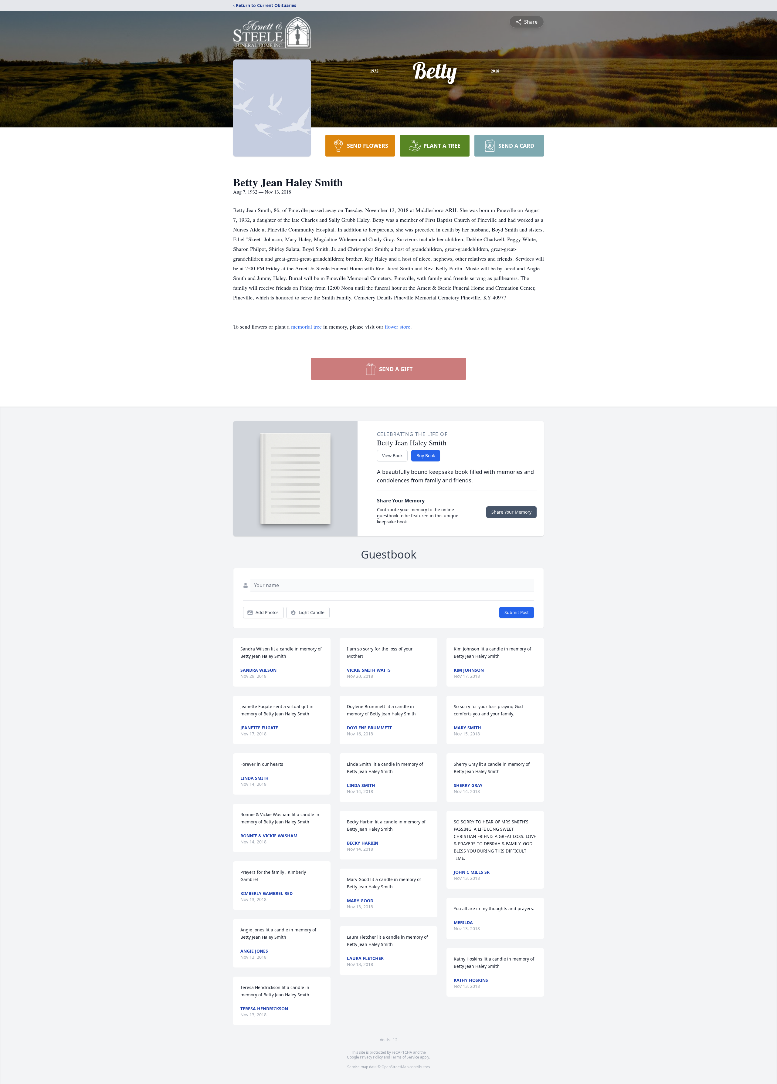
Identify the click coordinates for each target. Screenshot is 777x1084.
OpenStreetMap (395, 1066)
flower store (397, 326)
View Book (392, 455)
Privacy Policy (371, 1057)
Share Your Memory (511, 512)
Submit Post (516, 612)
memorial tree (306, 326)
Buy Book (425, 455)
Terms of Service (405, 1057)
